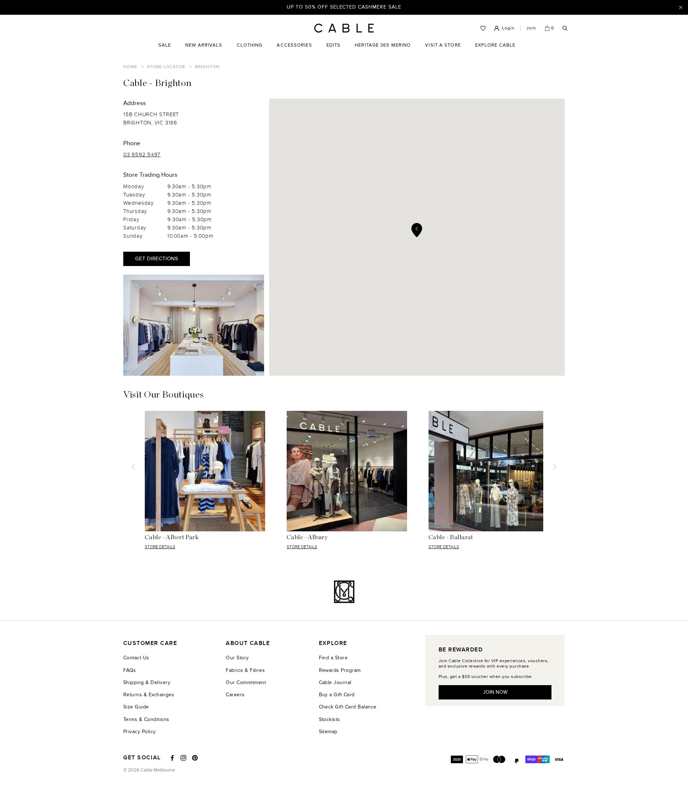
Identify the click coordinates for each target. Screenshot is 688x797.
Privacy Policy (139, 732)
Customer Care (150, 643)
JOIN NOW (495, 692)
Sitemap (328, 732)
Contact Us (136, 658)
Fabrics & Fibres (245, 670)
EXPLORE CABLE (495, 45)
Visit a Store (442, 50)
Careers (235, 695)
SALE (164, 50)
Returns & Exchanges (148, 695)
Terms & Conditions (146, 719)
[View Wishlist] (483, 28)
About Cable (248, 643)
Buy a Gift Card (337, 695)
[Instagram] (183, 758)
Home (130, 66)
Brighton (207, 66)
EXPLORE (333, 643)
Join (531, 27)
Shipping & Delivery (146, 682)
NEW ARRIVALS (203, 45)
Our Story (237, 658)
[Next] (555, 467)
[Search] (565, 28)
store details (160, 547)
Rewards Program (340, 670)
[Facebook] (172, 758)
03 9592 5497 (142, 154)
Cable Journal (335, 682)
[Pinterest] (195, 758)
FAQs (129, 670)
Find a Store (333, 658)
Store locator (166, 66)
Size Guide (136, 707)
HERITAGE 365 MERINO (383, 45)
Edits (333, 45)
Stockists (329, 719)
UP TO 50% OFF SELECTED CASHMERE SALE (344, 7)
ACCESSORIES (294, 50)
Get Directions (156, 258)
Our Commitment (246, 682)
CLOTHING (250, 50)
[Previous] (133, 467)
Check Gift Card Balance (348, 707)
